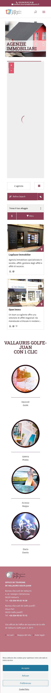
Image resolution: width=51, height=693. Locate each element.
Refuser (25, 675)
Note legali (40, 635)
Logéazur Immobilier (20, 254)
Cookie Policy (24, 689)
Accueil (10, 635)
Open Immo (15, 309)
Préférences (25, 683)
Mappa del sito (24, 635)
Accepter (25, 668)
